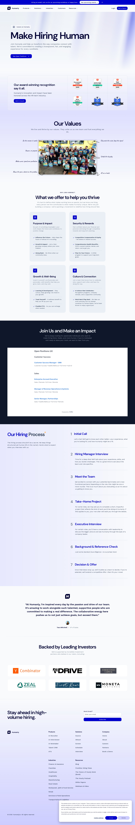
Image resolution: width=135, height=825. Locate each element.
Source (78, 736)
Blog (77, 764)
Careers (105, 744)
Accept (111, 818)
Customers (61, 8)
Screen (78, 744)
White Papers (80, 782)
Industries (49, 8)
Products (26, 8)
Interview (79, 751)
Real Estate (53, 784)
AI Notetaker (54, 744)
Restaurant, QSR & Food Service (61, 788)
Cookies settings (98, 818)
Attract (78, 740)
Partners (105, 748)
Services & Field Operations (59, 796)
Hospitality (53, 776)
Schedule (79, 748)
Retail (51, 792)
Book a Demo (107, 751)
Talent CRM (53, 748)
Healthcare (53, 772)
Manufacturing (54, 780)
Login (113, 8)
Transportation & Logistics (59, 800)
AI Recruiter (53, 736)
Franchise (52, 768)
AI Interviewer (54, 740)
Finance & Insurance (56, 764)
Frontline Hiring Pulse (83, 768)
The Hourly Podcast (83, 778)
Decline (124, 818)
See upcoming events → (89, 2)
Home (104, 736)
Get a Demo (122, 8)
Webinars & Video (82, 786)
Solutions (37, 8)
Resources (72, 8)
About (104, 740)
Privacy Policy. (72, 809)
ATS (50, 751)
